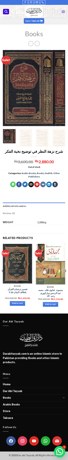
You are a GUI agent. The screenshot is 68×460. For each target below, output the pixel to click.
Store (6, 411)
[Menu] (63, 11)
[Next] (59, 88)
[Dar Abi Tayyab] (34, 11)
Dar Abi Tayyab (12, 391)
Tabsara (8, 417)
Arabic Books (29, 173)
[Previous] (8, 88)
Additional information (14, 206)
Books (34, 34)
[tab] (34, 206)
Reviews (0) (9, 213)
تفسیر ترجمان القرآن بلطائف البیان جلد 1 (17, 291)
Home (7, 384)
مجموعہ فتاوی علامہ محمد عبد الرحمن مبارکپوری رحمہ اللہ (50, 293)
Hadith (48, 173)
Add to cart (17, 303)
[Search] (6, 11)
